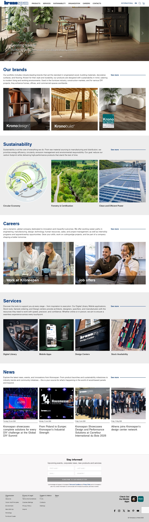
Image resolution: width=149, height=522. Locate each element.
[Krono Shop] (144, 3)
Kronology (8, 513)
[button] (4, 30)
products (36, 3)
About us (8, 499)
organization (74, 3)
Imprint (24, 509)
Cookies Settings (27, 502)
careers (86, 3)
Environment (9, 506)
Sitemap (42, 506)
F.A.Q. (42, 499)
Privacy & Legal (27, 495)
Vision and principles (12, 502)
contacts (97, 3)
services (47, 3)
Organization (9, 495)
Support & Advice (45, 495)
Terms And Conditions (29, 499)
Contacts (42, 502)
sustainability (59, 3)
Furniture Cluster (10, 516)
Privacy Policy (26, 506)
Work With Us (9, 509)
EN (136, 3)
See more (115, 75)
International (127, 3)
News (57, 495)
